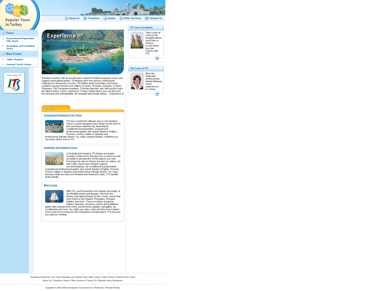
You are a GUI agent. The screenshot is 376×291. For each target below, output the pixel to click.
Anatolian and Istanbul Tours (60, 147)
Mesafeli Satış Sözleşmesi (111, 280)
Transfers (57, 280)
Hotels (66, 280)
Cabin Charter (108, 277)
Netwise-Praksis (112, 288)
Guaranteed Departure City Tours (63, 115)
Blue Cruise (50, 185)
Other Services (78, 280)
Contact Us (91, 280)
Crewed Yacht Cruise (125, 277)
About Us (47, 280)
